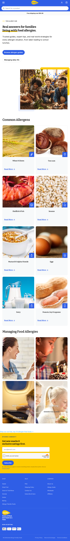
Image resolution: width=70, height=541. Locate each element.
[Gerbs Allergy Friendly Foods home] (8, 512)
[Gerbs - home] (34, 3)
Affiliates (49, 494)
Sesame (52, 211)
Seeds (4, 484)
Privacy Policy (6, 468)
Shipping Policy (29, 487)
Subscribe (8, 463)
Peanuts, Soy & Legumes (52, 312)
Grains (4, 497)
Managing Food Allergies (18, 367)
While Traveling (18, 406)
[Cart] (67, 3)
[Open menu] (3, 3)
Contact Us (28, 490)
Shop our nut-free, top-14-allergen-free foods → (16, 431)
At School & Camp (51, 406)
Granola (4, 494)
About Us (50, 484)
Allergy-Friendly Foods (8, 504)
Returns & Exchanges (49, 537)
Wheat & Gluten (18, 161)
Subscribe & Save (30, 494)
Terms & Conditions (62, 537)
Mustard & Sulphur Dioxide (18, 262)
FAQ (26, 484)
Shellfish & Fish (18, 211)
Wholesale (50, 490)
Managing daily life (11, 60)
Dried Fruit (5, 487)
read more (8, 169)
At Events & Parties (51, 362)
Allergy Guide (51, 487)
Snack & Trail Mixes (8, 490)
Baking (4, 500)
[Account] (62, 3)
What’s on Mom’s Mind (18, 362)
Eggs (51, 262)
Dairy (18, 312)
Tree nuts (51, 161)
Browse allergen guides (13, 52)
